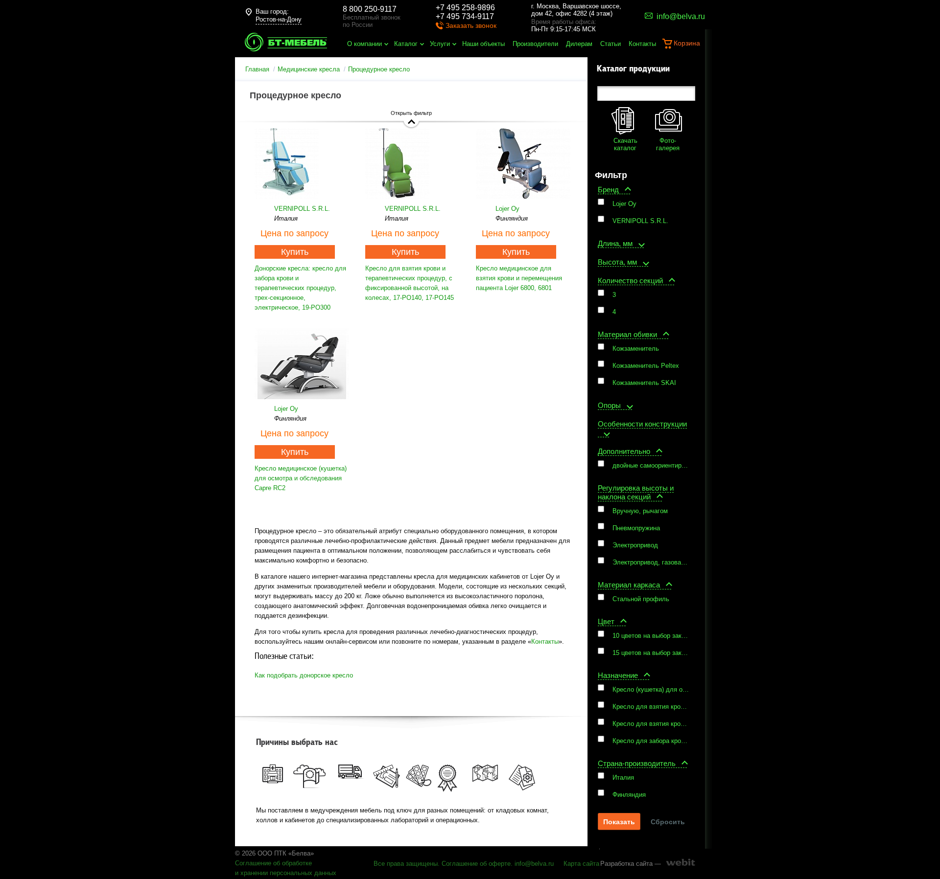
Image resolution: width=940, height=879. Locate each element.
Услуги (440, 43)
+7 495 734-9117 (465, 16)
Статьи (610, 43)
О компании (364, 43)
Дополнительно (624, 451)
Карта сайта (581, 863)
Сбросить (668, 822)
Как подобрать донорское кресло (304, 675)
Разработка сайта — (630, 863)
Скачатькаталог (625, 144)
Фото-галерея (668, 144)
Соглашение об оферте (476, 863)
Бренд (608, 189)
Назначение (618, 675)
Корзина (687, 43)
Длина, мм (615, 243)
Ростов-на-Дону (279, 19)
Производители (535, 43)
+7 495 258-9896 (465, 7)
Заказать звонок (471, 25)
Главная (257, 69)
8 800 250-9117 (370, 9)
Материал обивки (627, 334)
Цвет (606, 621)
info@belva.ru (534, 863)
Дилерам (579, 43)
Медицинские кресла (309, 69)
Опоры (609, 405)
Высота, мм (617, 262)
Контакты (642, 43)
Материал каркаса (629, 585)
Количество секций (630, 280)
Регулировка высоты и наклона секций (636, 492)
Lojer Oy (507, 208)
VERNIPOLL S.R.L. (302, 208)
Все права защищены (406, 863)
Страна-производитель (637, 763)
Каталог (406, 43)
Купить (294, 252)
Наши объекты (483, 43)
